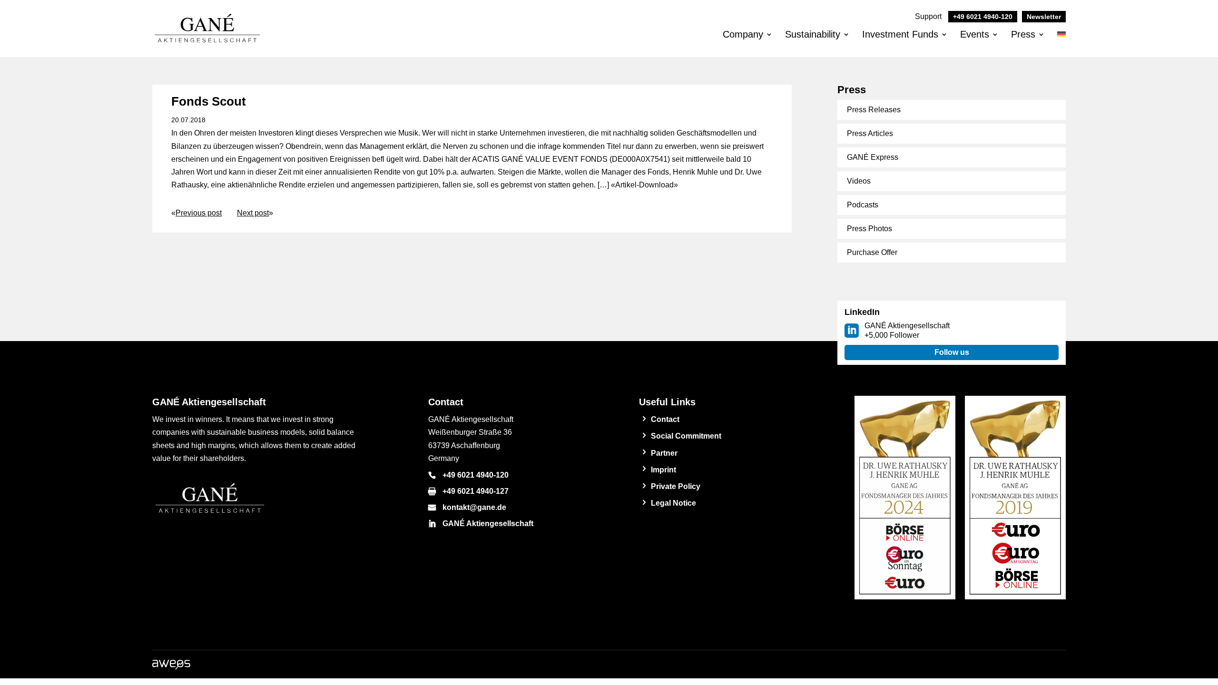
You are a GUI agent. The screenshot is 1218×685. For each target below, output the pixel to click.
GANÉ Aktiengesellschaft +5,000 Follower (907, 330)
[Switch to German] (1061, 42)
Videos (859, 181)
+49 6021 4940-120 (475, 475)
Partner (664, 453)
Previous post (199, 213)
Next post (253, 213)
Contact (665, 419)
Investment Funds (900, 34)
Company (743, 34)
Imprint (663, 470)
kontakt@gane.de (474, 507)
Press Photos (869, 229)
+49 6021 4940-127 (475, 491)
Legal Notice (673, 503)
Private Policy (675, 486)
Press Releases (874, 110)
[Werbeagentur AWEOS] (171, 667)
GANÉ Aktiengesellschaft (487, 523)
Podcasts (862, 205)
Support (963, 16)
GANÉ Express (872, 157)
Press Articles (870, 133)
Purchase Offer (872, 252)
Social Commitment (686, 436)
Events (974, 34)
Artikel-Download (644, 185)
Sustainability (812, 34)
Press (1023, 34)
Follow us (951, 352)
